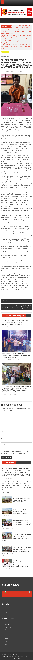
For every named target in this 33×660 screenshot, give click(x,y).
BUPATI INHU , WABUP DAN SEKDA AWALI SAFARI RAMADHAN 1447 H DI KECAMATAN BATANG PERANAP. (16, 322)
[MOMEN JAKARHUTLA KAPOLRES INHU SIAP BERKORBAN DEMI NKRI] (7, 511)
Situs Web (3, 445)
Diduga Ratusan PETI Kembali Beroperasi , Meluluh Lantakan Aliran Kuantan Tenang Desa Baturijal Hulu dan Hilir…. (15, 46)
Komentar (4, 414)
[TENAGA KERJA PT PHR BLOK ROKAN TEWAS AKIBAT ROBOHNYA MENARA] (7, 499)
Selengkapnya (6, 492)
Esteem (7, 633)
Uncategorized (4, 52)
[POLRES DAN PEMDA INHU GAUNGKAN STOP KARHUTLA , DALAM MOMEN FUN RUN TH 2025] (7, 522)
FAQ (6, 612)
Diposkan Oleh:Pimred (7, 71)
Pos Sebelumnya (8, 301)
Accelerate (8, 627)
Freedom (7, 636)
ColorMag (8, 624)
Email (3, 438)
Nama (3, 431)
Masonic (7, 638)
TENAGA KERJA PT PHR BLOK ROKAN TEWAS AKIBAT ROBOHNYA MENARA (21, 500)
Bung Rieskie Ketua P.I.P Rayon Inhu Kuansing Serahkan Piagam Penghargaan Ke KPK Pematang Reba (16, 355)
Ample (7, 630)
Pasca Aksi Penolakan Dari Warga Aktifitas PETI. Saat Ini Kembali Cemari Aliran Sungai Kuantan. (16, 307)
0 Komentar (19, 71)
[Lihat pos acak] (30, 20)
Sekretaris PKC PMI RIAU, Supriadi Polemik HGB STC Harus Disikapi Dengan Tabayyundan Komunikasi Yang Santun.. (15, 27)
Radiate (7, 641)
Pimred (14, 327)
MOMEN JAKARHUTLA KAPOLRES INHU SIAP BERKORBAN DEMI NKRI (20, 511)
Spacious (8, 644)
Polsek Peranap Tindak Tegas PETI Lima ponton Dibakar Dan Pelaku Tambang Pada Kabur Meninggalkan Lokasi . (14, 41)
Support (7, 609)
